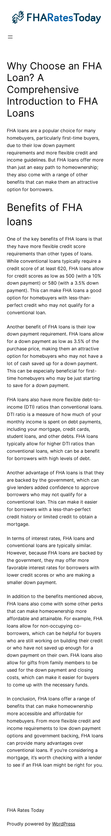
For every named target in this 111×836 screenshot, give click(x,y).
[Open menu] (10, 37)
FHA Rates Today (25, 810)
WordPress (63, 824)
